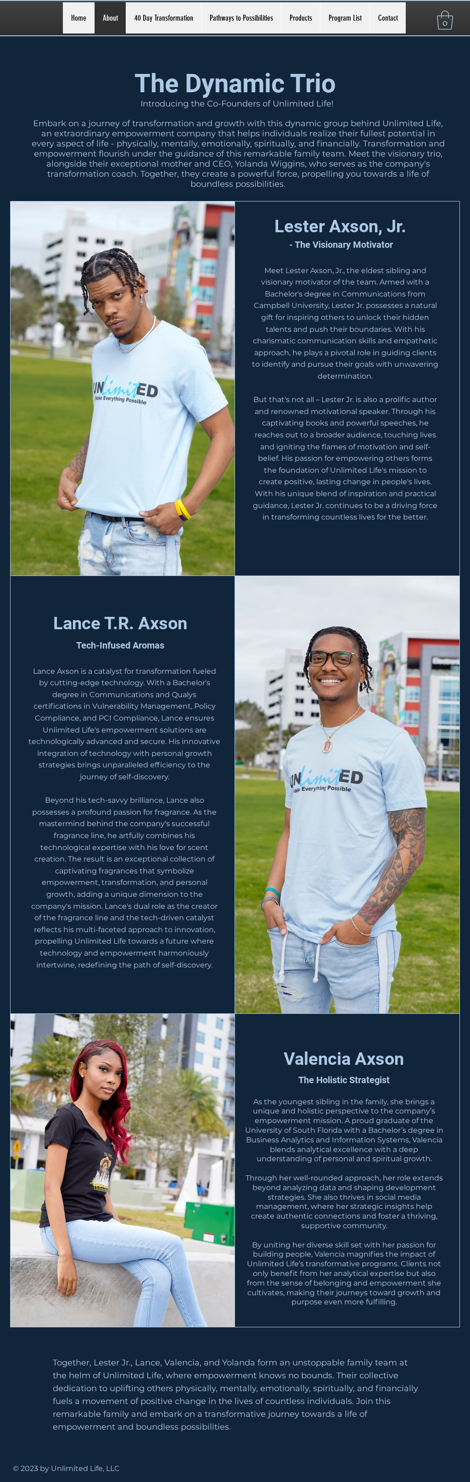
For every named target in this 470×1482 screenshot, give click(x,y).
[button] (445, 20)
